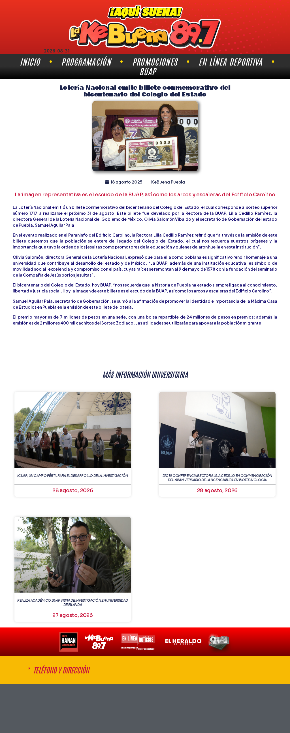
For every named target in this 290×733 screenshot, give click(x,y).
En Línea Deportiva (230, 61)
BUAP (147, 71)
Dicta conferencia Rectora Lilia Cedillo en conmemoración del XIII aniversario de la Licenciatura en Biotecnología (217, 477)
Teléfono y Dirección (61, 670)
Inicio (30, 61)
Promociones (154, 61)
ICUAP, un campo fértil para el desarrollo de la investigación (72, 475)
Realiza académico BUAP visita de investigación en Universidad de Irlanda (72, 602)
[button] (80, 670)
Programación (86, 61)
